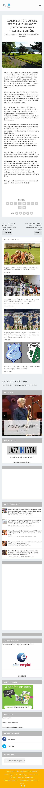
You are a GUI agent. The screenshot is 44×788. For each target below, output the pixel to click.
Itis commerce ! (34, 771)
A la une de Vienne (21, 515)
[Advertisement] (17, 486)
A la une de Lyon (20, 545)
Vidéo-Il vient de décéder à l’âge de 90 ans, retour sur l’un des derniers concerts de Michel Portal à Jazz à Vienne (22, 426)
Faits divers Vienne (31, 536)
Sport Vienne (31, 34)
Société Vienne (30, 515)
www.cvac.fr (20, 181)
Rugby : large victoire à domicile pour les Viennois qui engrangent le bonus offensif (22, 367)
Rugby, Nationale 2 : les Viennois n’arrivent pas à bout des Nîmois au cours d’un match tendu (21, 269)
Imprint (22, 783)
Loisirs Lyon (28, 545)
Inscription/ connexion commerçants (12, 727)
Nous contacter (6, 718)
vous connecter (14, 385)
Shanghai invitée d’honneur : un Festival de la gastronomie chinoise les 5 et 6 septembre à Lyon (25, 543)
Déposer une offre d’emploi (10, 722)
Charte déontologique (22, 775)
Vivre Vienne (13, 777)
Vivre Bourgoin (29, 777)
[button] (19, 433)
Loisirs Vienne (29, 556)
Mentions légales (9, 775)
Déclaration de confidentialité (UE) (29, 780)
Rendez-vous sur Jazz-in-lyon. (22, 462)
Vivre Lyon (21, 777)
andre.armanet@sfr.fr (31, 181)
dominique (14, 34)
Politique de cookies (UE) (11, 780)
